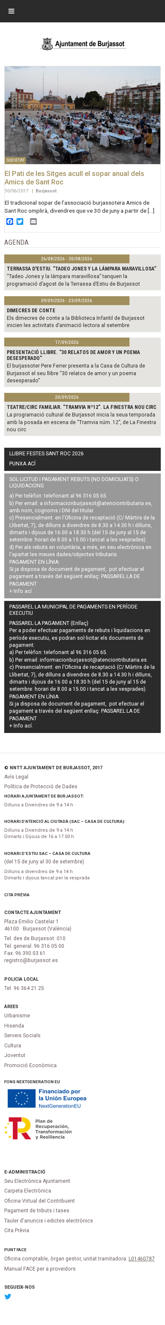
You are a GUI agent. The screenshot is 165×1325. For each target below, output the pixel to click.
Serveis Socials (22, 1035)
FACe (21, 1249)
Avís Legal (16, 777)
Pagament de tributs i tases (36, 1211)
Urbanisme (17, 1016)
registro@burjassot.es (31, 960)
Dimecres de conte (31, 311)
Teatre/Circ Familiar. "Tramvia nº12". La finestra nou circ (82, 407)
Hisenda (14, 1026)
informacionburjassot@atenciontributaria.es (97, 503)
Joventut (14, 1055)
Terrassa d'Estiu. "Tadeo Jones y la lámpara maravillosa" (81, 269)
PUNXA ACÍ (22, 464)
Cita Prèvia (17, 894)
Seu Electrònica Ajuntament (37, 1181)
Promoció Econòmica (30, 1065)
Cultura (12, 1046)
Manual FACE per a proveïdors (40, 1269)
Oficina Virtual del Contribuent (39, 1201)
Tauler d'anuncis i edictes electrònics (48, 1221)
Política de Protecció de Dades (40, 787)
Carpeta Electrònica (27, 1191)
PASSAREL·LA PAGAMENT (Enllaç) (48, 623)
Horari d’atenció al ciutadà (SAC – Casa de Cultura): (65, 821)
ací (28, 591)
